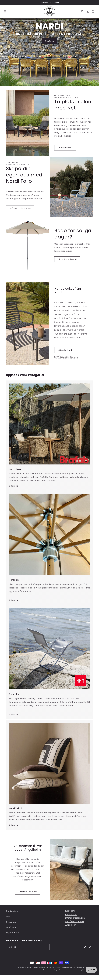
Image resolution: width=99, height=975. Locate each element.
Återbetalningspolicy (85, 967)
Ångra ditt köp (12, 933)
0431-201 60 (71, 914)
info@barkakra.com (75, 918)
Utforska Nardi (65, 350)
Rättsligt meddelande (84, 970)
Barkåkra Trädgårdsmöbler (35, 967)
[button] (5, 11)
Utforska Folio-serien (20, 208)
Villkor (8, 916)
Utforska (13, 486)
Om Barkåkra (12, 911)
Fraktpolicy (53, 970)
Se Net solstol (65, 147)
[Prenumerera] (46, 947)
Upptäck (49, 41)
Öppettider (11, 922)
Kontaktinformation (66, 970)
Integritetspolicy (68, 967)
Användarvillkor (41, 970)
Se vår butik (11, 927)
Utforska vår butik (28, 891)
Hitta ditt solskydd (67, 259)
